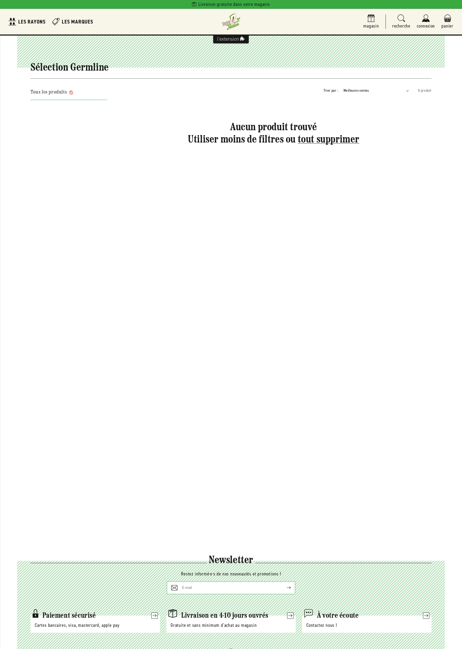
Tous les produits (48, 92)
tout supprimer (328, 140)
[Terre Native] (231, 21)
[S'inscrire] (284, 587)
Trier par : (331, 90)
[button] (401, 21)
